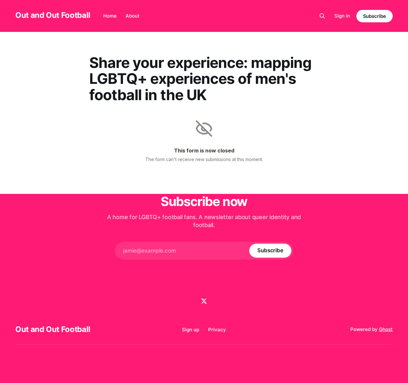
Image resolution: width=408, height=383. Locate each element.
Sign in (342, 16)
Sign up (190, 330)
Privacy (217, 330)
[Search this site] (322, 16)
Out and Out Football (53, 15)
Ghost (386, 329)
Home (110, 16)
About (133, 16)
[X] (204, 301)
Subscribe (374, 16)
